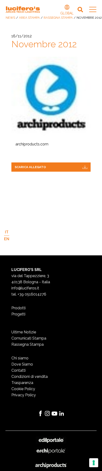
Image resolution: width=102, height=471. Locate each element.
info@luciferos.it (25, 288)
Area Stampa (29, 17)
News (10, 17)
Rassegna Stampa (58, 17)
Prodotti (18, 308)
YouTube (54, 413)
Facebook (40, 413)
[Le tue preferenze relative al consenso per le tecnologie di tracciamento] (93, 462)
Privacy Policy (23, 395)
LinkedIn (61, 413)
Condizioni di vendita (29, 376)
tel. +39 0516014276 (28, 294)
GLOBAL (67, 8)
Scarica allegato (30, 167)
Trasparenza (22, 382)
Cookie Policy (23, 389)
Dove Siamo (22, 364)
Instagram (47, 413)
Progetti (18, 314)
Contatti (18, 370)
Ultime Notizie (23, 332)
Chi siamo (19, 358)
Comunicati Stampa (28, 338)
